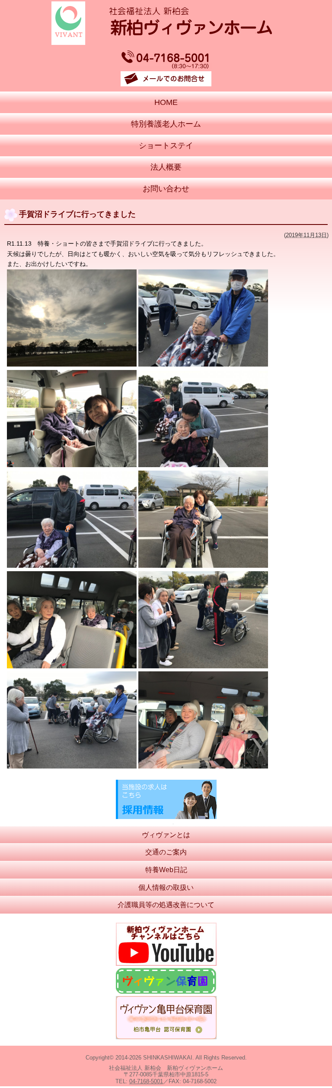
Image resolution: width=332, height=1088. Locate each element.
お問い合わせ (166, 188)
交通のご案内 (166, 852)
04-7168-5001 (146, 1081)
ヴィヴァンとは (166, 834)
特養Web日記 (166, 869)
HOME (166, 102)
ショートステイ (166, 145)
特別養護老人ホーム (166, 124)
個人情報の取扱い (166, 887)
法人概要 (166, 167)
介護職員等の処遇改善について (166, 904)
